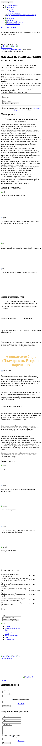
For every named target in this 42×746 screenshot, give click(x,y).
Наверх (3, 680)
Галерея (11, 11)
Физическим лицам (11, 635)
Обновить (21, 704)
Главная (3, 50)
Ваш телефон (7, 694)
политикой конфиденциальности (25, 109)
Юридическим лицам (14, 50)
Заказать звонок (6, 48)
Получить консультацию (10, 103)
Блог (6, 630)
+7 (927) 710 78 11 (7, 38)
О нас (11, 9)
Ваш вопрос (6, 724)
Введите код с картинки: (11, 698)
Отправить (6, 706)
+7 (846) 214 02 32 (7, 40)
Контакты (8, 632)
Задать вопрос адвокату (9, 27)
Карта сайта (21, 669)
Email (4, 720)
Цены (7, 637)
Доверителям (9, 639)
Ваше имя (5, 690)
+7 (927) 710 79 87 (7, 36)
